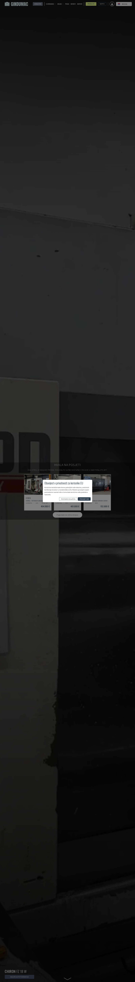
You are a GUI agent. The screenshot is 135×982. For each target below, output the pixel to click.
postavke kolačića (68, 499)
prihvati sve (84, 499)
